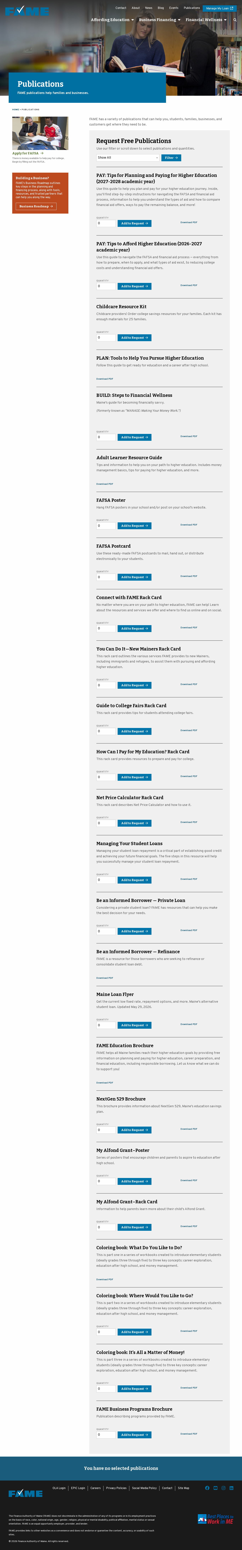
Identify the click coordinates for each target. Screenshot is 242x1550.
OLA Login (59, 1488)
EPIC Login (78, 1488)
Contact (121, 8)
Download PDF (189, 222)
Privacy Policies (116, 1488)
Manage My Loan (217, 9)
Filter (169, 158)
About (136, 8)
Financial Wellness (204, 20)
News (148, 8)
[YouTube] (215, 1489)
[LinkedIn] (231, 1489)
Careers (96, 1488)
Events (173, 8)
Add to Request (132, 223)
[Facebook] (207, 1489)
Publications (192, 8)
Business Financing (157, 20)
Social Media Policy (144, 1488)
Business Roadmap (34, 206)
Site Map (183, 1488)
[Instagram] (223, 1489)
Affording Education (110, 20)
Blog (161, 8)
